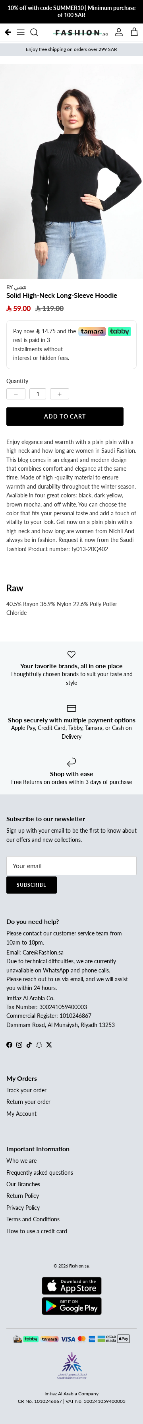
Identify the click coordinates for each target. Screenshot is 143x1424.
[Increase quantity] (59, 393)
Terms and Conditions (33, 1219)
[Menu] (20, 32)
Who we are (21, 1160)
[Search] (38, 32)
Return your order (28, 1101)
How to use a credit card (36, 1231)
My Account (21, 1113)
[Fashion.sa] (80, 32)
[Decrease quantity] (15, 393)
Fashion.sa (79, 1265)
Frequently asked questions (39, 1172)
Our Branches (23, 1184)
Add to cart (65, 416)
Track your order (26, 1090)
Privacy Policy (23, 1207)
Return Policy (22, 1195)
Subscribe (31, 885)
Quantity (17, 381)
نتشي (20, 287)
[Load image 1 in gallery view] (71, 171)
